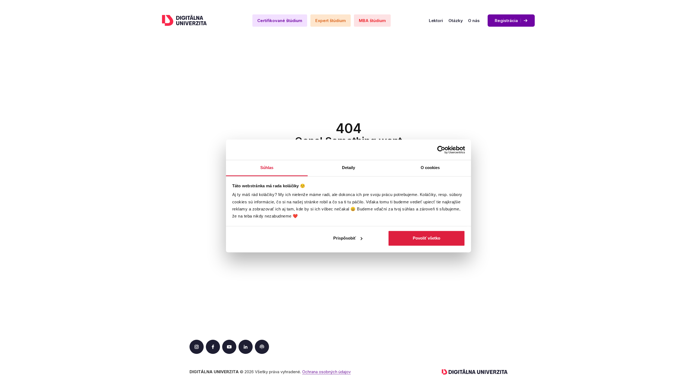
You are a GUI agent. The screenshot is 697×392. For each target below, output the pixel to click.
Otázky (455, 20)
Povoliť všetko (426, 238)
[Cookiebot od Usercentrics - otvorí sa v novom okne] (441, 150)
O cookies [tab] (430, 167)
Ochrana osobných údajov (326, 371)
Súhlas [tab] (267, 167)
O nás (474, 20)
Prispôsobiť (344, 238)
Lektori (436, 20)
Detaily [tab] (348, 167)
